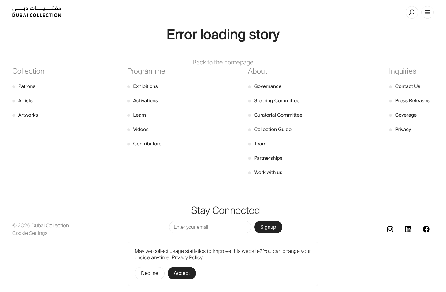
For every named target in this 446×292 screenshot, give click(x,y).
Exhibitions (142, 86)
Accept (182, 273)
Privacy (400, 129)
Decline (149, 273)
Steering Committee (274, 100)
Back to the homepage (223, 63)
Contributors (144, 144)
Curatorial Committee (275, 115)
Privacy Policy (187, 257)
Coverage (403, 115)
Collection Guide (270, 129)
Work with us (265, 172)
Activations (142, 100)
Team (257, 144)
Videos (138, 129)
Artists (22, 100)
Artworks (25, 115)
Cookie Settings (30, 233)
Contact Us (404, 86)
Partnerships (265, 158)
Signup (268, 227)
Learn (136, 115)
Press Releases (409, 100)
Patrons (23, 86)
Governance (265, 86)
